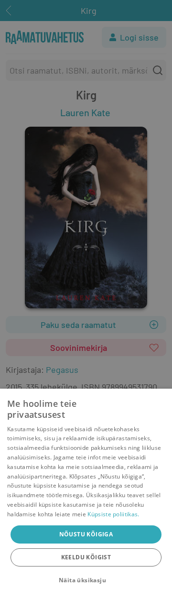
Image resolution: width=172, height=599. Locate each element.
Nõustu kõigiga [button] (86, 534)
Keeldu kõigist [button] (86, 557)
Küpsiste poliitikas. (113, 514)
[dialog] (86, 494)
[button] (86, 580)
